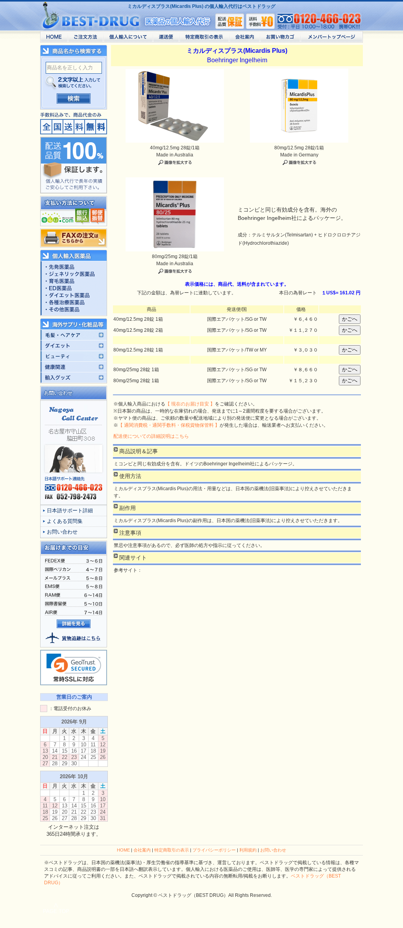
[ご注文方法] (85, 38)
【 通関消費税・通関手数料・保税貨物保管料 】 (169, 425)
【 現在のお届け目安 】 (190, 404)
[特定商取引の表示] (204, 38)
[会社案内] (244, 38)
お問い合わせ (62, 532)
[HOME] (54, 38)
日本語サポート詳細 (70, 510)
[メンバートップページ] (331, 38)
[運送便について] (166, 38)
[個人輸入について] (128, 38)
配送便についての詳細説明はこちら (151, 436)
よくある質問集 (65, 521)
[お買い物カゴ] (280, 38)
